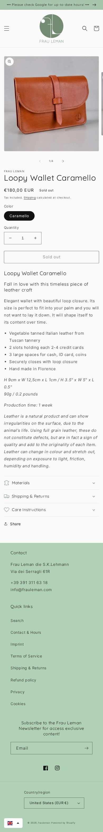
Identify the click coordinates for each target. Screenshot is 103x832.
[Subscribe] (86, 748)
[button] (6, 28)
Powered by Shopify (63, 822)
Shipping (30, 197)
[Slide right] (63, 161)
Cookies (18, 703)
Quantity (11, 227)
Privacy (18, 692)
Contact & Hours (26, 632)
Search (17, 620)
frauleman (44, 822)
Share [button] (15, 524)
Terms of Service (26, 656)
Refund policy (23, 680)
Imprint (17, 644)
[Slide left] (40, 161)
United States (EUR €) (49, 803)
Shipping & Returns (28, 668)
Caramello (19, 216)
